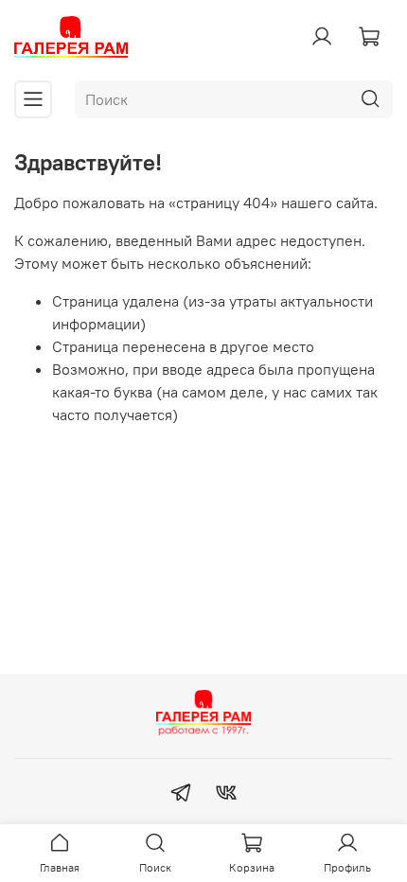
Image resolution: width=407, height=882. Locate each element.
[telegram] (181, 795)
